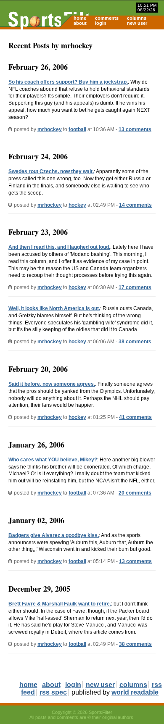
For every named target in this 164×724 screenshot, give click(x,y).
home (80, 18)
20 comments (135, 493)
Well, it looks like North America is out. (54, 308)
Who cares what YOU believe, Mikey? (52, 460)
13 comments (135, 129)
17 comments (135, 287)
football (77, 129)
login (100, 23)
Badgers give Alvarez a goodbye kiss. (53, 535)
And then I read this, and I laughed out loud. (59, 247)
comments (107, 18)
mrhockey (49, 129)
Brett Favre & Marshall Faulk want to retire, (59, 604)
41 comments (135, 417)
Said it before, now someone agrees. (51, 384)
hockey (77, 205)
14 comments (135, 205)
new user (137, 23)
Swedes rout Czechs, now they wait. (51, 171)
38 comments (135, 342)
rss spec (53, 692)
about (80, 23)
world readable (135, 692)
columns (136, 18)
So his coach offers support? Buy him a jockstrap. (68, 82)
